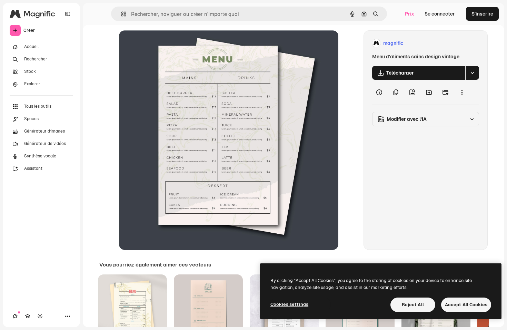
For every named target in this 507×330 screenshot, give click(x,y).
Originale (164, 43)
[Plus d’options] (462, 92)
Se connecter (440, 14)
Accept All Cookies (466, 305)
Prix (409, 14)
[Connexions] (15, 316)
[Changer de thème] (40, 316)
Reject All (413, 305)
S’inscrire (482, 14)
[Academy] (27, 316)
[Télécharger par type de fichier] (472, 73)
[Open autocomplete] (120, 14)
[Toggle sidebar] (67, 13)
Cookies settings (289, 304)
